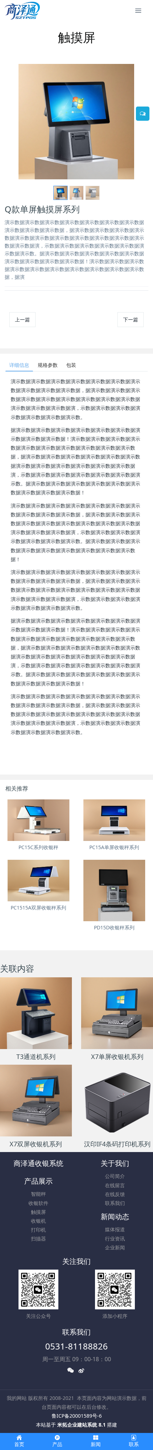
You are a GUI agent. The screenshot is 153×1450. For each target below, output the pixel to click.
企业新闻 (115, 1247)
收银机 (38, 1220)
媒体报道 (115, 1229)
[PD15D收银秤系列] (114, 891)
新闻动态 (115, 1216)
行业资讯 (115, 1238)
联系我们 (115, 1203)
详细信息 (19, 365)
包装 (71, 365)
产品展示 (38, 1181)
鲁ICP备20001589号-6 (77, 1415)
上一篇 (22, 319)
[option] (76, 121)
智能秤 (38, 1193)
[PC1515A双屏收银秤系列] (38, 880)
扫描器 (38, 1238)
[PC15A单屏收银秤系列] (114, 820)
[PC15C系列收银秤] (38, 820)
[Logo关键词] (22, 10)
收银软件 (38, 1203)
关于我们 (115, 1163)
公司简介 (115, 1176)
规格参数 (48, 365)
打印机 (38, 1229)
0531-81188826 (76, 1346)
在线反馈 (115, 1194)
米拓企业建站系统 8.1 (81, 1424)
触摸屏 (38, 1212)
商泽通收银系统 (38, 1163)
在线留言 (115, 1185)
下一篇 (130, 319)
